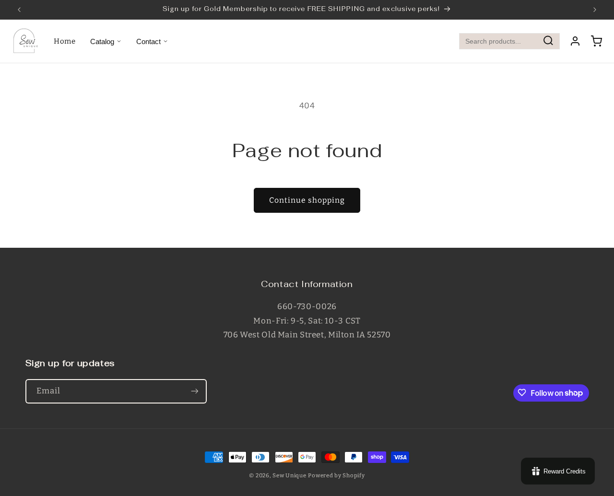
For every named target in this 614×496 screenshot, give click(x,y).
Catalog (102, 41)
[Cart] (596, 41)
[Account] (575, 41)
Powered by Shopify (336, 475)
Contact (148, 41)
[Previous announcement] (19, 9)
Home (65, 41)
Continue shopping (307, 200)
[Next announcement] (594, 9)
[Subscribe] (194, 391)
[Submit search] (548, 41)
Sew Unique (289, 475)
